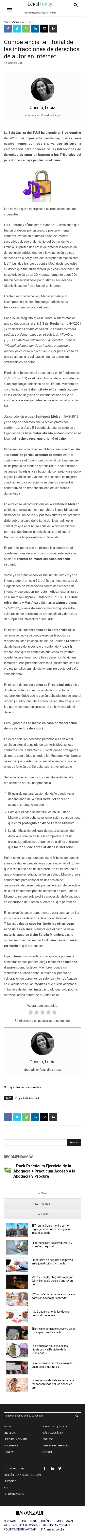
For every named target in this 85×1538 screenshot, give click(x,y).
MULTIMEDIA (11, 1445)
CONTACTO (11, 1521)
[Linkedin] (35, 29)
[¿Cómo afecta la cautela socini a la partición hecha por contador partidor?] (17, 1299)
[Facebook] (8, 29)
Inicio (7, 22)
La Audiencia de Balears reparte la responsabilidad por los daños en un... (53, 1384)
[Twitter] (17, 29)
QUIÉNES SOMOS (52, 1521)
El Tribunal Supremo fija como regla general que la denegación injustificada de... (51, 1229)
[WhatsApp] (26, 29)
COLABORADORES (14, 1468)
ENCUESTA (10, 1433)
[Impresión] (53, 29)
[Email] (44, 29)
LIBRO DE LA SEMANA (15, 1439)
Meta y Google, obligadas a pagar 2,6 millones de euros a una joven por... (52, 1281)
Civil (30, 22)
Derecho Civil (19, 22)
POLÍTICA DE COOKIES (26, 1525)
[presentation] (42, 1193)
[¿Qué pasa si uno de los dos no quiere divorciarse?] (17, 1316)
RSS (6, 1487)
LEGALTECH (48, 1439)
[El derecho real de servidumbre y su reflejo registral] (17, 1247)
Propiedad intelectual (27, 1098)
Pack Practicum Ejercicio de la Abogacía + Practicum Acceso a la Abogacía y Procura (44, 1171)
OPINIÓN (47, 1452)
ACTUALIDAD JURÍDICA (54, 1426)
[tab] (42, 1193)
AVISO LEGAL (30, 1521)
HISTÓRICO (10, 1481)
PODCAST (9, 1452)
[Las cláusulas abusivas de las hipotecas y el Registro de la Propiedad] (17, 1350)
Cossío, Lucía (43, 107)
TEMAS (7, 1426)
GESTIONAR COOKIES (56, 1525)
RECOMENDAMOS (14, 1494)
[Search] (77, 1416)
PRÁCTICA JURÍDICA (52, 1433)
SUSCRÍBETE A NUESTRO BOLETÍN (22, 1475)
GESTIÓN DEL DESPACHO (55, 1445)
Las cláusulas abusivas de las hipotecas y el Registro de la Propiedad (50, 1349)
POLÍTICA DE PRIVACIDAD (20, 1529)
